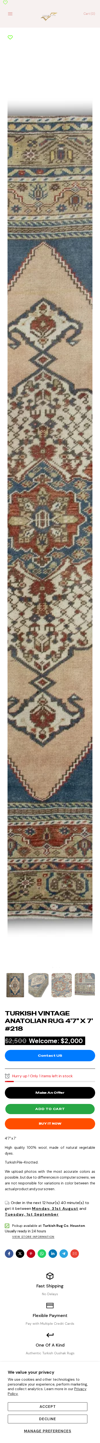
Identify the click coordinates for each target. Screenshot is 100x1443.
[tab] (49, 967)
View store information (33, 1236)
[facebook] (9, 1253)
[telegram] (63, 1253)
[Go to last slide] (11, 985)
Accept (48, 1406)
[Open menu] (10, 13)
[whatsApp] (42, 1253)
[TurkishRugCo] (50, 16)
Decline (47, 1419)
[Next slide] (89, 985)
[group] (15, 985)
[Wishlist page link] (5, 2)
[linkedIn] (53, 1253)
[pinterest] (31, 1253)
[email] (74, 1253)
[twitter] (20, 1253)
